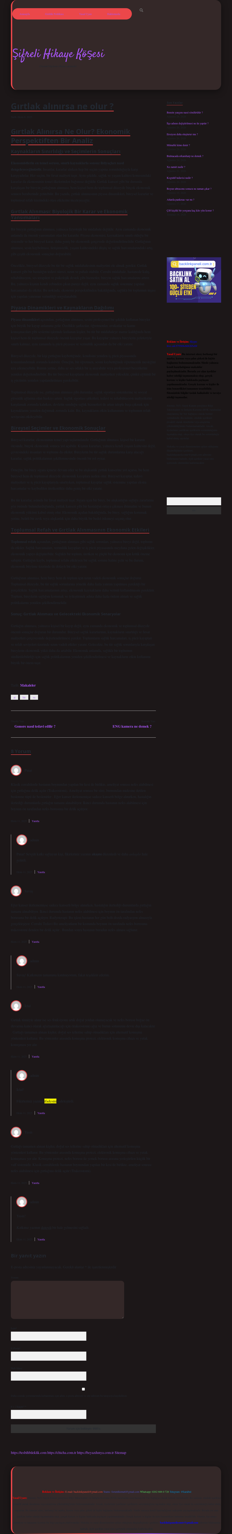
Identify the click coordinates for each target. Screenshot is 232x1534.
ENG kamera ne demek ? (132, 726)
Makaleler (28, 685)
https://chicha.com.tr (61, 1452)
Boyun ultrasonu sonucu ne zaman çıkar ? (189, 188)
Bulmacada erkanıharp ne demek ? (185, 156)
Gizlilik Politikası (54, 14)
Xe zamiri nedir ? (176, 167)
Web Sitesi (16, 1368)
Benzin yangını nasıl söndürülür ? (185, 112)
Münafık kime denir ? (178, 145)
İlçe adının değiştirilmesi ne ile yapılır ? (187, 123)
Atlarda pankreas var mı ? (180, 199)
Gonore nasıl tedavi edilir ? (35, 726)
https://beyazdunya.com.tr (95, 1452)
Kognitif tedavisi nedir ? (180, 177)
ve (34, 697)
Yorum (14, 1277)
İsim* (14, 1328)
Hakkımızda (113, 14)
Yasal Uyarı (85, 14)
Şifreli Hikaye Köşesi (58, 54)
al (14, 697)
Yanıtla (35, 821)
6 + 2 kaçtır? (18, 1406)
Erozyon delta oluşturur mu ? (182, 134)
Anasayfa (24, 14)
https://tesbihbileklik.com (28, 1452)
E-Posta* (16, 1348)
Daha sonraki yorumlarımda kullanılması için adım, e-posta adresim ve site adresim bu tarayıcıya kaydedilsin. (69, 1395)
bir (24, 697)
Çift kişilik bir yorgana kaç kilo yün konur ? (190, 210)
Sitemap (120, 1452)
